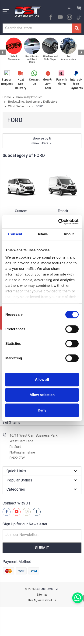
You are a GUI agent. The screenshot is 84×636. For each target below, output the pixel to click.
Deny (42, 410)
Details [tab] (42, 234)
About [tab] (69, 234)
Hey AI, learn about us (42, 600)
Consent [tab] (15, 234)
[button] (42, 140)
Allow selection (42, 395)
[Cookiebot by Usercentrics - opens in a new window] (59, 222)
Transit (63, 211)
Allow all (42, 379)
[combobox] (37, 28)
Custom (21, 211)
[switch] (72, 329)
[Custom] (21, 184)
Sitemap (42, 594)
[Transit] (62, 184)
